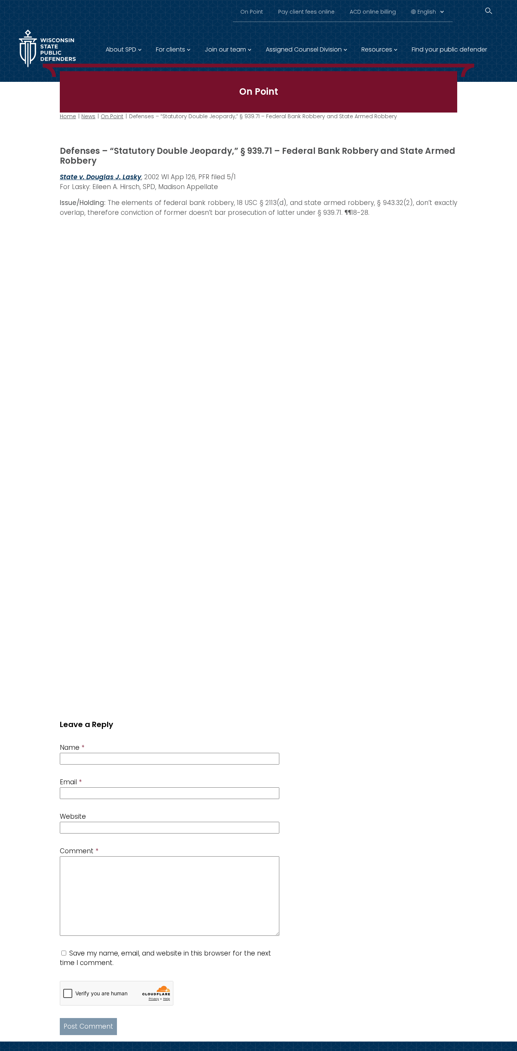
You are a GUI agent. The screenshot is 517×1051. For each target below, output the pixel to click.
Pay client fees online (306, 12)
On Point (251, 12)
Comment (79, 851)
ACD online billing (373, 12)
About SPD (121, 49)
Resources (376, 49)
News (88, 116)
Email (71, 782)
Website (73, 816)
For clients (170, 49)
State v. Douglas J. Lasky (100, 176)
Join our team (225, 49)
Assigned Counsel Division (304, 49)
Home (68, 116)
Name (72, 747)
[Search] (488, 11)
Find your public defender (449, 49)
